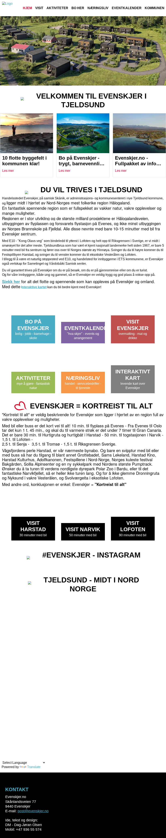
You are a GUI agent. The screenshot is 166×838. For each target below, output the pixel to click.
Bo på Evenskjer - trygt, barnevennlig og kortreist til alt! (81, 163)
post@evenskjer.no (33, 811)
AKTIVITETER (57, 8)
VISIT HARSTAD (33, 526)
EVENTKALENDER (127, 8)
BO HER (77, 8)
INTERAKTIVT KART (132, 375)
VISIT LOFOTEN (132, 526)
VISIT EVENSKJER (133, 325)
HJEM (27, 8)
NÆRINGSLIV (98, 8)
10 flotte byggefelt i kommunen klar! (24, 161)
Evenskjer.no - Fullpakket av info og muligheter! (135, 163)
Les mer (8, 170)
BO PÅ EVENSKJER (33, 325)
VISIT (39, 8)
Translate (33, 767)
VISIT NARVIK (83, 529)
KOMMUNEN (154, 8)
